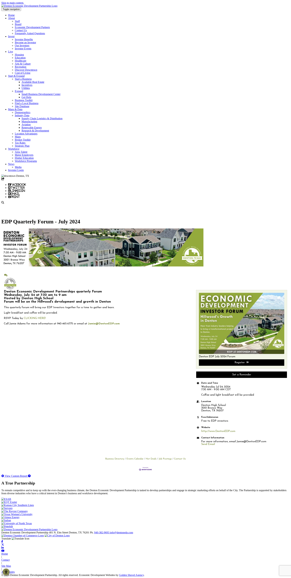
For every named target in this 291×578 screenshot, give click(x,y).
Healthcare (20, 60)
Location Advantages (26, 133)
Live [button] (10, 51)
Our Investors (22, 45)
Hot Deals (151, 459)
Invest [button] (11, 36)
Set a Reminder (241, 374)
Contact (5, 559)
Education (20, 57)
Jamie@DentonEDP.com (104, 323)
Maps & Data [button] (15, 109)
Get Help (26, 97)
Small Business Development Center (41, 94)
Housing (19, 54)
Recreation (20, 66)
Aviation (26, 124)
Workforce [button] (13, 148)
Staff (17, 21)
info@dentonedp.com (121, 532)
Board (18, 24)
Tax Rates (20, 142)
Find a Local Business (26, 103)
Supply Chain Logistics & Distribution (42, 118)
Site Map (6, 565)
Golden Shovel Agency (131, 575)
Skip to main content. (12, 2)
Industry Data (22, 115)
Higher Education (24, 158)
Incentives (27, 85)
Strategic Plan (22, 145)
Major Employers (24, 154)
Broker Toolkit (22, 139)
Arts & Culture (23, 63)
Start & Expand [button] (16, 75)
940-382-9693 (102, 532)
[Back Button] (5, 275)
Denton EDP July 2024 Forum (217, 356)
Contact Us (21, 30)
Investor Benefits (24, 39)
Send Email (208, 444)
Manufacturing (29, 121)
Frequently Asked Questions (30, 33)
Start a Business (23, 79)
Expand (19, 91)
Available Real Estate (33, 82)
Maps (18, 136)
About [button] (11, 18)
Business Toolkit (24, 100)
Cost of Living (22, 72)
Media (18, 167)
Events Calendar (134, 459)
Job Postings (165, 459)
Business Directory (114, 459)
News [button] (11, 164)
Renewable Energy (32, 127)
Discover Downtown (26, 69)
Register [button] (240, 362)
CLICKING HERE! (35, 318)
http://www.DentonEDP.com (218, 431)
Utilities (26, 88)
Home (11, 15)
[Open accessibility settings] (6, 572)
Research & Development (35, 130)
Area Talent (21, 151)
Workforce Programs (26, 161)
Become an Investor (25, 42)
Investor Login (16, 170)
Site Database (22, 106)
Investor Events (23, 48)
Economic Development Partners (32, 27)
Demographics (22, 112)
